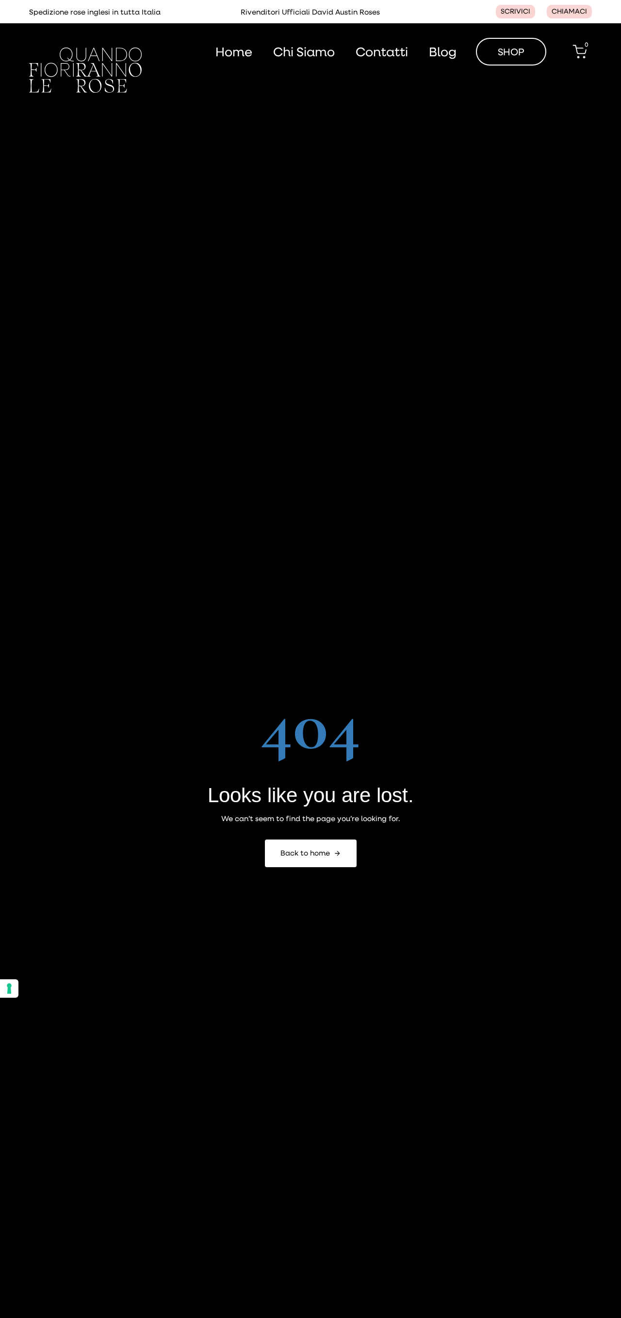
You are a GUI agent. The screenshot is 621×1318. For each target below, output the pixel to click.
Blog (443, 52)
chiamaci (569, 11)
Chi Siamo (304, 52)
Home (233, 52)
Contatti (382, 52)
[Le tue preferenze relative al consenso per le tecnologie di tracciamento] (9, 988)
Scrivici (515, 11)
